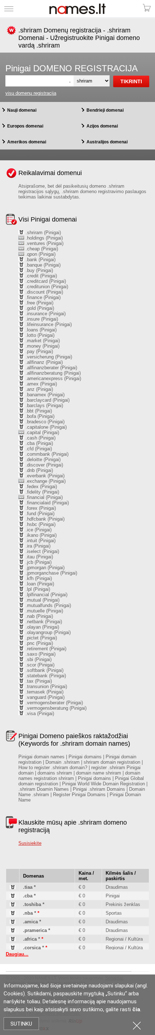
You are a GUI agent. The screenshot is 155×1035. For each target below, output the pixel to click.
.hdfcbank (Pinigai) (44, 519)
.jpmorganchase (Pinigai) (50, 573)
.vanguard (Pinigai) (44, 697)
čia (136, 1009)
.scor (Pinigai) (39, 665)
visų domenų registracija (30, 93)
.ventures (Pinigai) (43, 243)
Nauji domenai (21, 110)
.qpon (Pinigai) (40, 254)
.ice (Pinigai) (38, 529)
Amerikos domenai (26, 141)
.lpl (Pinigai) (37, 589)
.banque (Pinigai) (42, 265)
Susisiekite (29, 843)
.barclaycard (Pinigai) (47, 400)
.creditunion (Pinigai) (46, 286)
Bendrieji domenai (105, 110)
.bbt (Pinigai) (38, 411)
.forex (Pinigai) (40, 508)
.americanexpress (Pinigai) (52, 378)
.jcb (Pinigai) (38, 562)
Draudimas (117, 887)
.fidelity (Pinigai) (41, 492)
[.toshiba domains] (12, 904)
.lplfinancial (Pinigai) (45, 594)
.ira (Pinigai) (37, 546)
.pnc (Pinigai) (38, 643)
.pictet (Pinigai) (40, 638)
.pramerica (35, 930)
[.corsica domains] (12, 948)
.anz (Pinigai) (38, 389)
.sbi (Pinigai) (38, 659)
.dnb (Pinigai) (38, 470)
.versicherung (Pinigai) (48, 357)
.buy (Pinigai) (38, 270)
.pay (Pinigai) (38, 351)
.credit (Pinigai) (40, 275)
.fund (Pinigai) (39, 513)
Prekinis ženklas (123, 904)
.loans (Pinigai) (40, 330)
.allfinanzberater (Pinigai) (50, 367)
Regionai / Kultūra (124, 939)
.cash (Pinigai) (40, 438)
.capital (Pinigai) (41, 432)
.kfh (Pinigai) (38, 578)
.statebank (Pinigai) (45, 675)
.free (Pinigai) (38, 302)
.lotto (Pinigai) (39, 335)
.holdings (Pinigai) (43, 238)
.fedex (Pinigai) (40, 486)
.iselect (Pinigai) (41, 551)
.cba (27, 895)
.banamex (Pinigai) (44, 394)
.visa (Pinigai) (39, 713)
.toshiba (32, 904)
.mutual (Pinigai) (41, 600)
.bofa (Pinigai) (39, 416)
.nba (28, 913)
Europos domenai (25, 126)
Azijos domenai (102, 126)
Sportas (114, 913)
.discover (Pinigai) (43, 465)
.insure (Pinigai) (41, 319)
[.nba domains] (12, 913)
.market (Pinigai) (42, 340)
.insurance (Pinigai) (45, 313)
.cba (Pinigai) (38, 443)
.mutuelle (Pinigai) (43, 611)
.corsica (32, 947)
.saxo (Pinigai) (40, 654)
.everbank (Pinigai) (44, 475)
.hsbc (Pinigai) (40, 524)
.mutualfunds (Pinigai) (47, 605)
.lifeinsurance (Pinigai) (48, 324)
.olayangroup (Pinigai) (47, 632)
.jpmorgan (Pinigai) (44, 567)
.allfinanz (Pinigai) (43, 362)
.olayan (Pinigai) (41, 627)
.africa (30, 939)
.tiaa (27, 887)
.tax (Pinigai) (38, 681)
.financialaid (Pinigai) (46, 502)
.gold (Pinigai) (39, 308)
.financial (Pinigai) (43, 497)
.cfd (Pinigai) (38, 448)
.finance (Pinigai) (42, 297)
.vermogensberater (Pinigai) (53, 702)
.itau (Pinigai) (38, 556)
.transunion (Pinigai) (45, 686)
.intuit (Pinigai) (40, 540)
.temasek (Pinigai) (43, 692)
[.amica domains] (12, 922)
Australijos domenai (107, 141)
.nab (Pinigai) (38, 616)
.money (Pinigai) (41, 346)
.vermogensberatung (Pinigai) (55, 708)
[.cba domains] (12, 896)
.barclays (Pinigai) (43, 405)
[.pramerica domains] (12, 930)
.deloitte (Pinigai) (42, 459)
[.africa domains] (12, 939)
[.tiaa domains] (12, 887)
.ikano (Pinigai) (40, 535)
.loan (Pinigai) (39, 583)
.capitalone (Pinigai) (45, 427)
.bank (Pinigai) (40, 259)
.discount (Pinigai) (43, 292)
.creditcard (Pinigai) (45, 281)
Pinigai (113, 895)
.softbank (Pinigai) (43, 670)
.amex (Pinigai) (40, 384)
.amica (30, 921)
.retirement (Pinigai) (45, 648)
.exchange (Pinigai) (45, 481)
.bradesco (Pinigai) (44, 421)
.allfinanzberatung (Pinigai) (52, 373)
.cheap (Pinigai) (41, 248)
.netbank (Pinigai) (43, 621)
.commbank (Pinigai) (46, 454)
